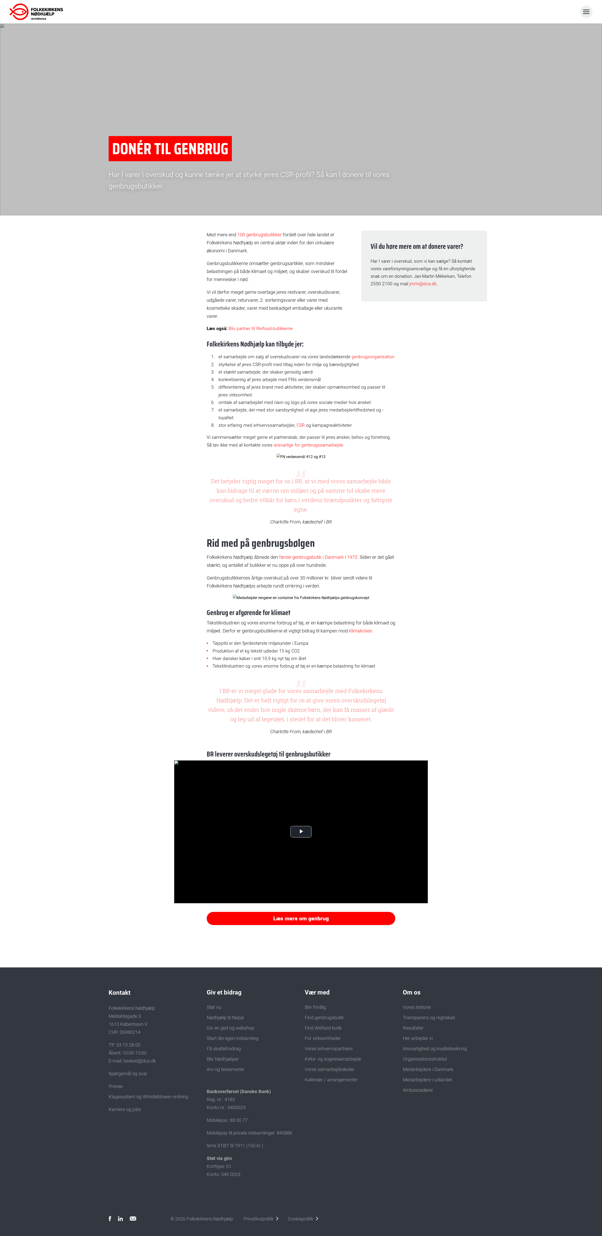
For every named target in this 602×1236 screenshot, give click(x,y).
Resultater (413, 1028)
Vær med (317, 992)
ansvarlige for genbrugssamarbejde (308, 445)
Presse (116, 1086)
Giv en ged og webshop (230, 1028)
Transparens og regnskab (429, 1017)
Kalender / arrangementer (331, 1080)
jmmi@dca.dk (422, 283)
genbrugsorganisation (373, 356)
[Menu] (586, 11)
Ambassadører (418, 1090)
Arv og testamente (225, 1069)
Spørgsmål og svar (128, 1073)
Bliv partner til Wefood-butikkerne (261, 328)
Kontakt (120, 992)
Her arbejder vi (418, 1038)
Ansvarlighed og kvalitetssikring (435, 1048)
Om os (411, 992)
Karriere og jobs (125, 1109)
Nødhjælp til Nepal (225, 1017)
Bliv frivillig (315, 1007)
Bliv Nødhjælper (223, 1059)
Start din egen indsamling (232, 1038)
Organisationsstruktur (425, 1059)
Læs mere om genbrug (301, 918)
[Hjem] (30, 12)
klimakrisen (360, 631)
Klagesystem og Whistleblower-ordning (148, 1096)
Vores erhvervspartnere (328, 1048)
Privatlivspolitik (259, 1219)
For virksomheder (323, 1038)
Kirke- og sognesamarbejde (333, 1059)
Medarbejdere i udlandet (427, 1080)
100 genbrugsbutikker (259, 235)
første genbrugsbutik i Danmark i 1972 (318, 557)
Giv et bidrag (224, 992)
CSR (301, 425)
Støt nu (214, 1007)
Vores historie (417, 1007)
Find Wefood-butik (323, 1028)
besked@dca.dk (139, 1061)
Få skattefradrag (224, 1048)
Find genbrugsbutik (324, 1017)
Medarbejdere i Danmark (428, 1069)
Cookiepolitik (300, 1219)
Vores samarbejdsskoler (329, 1069)
